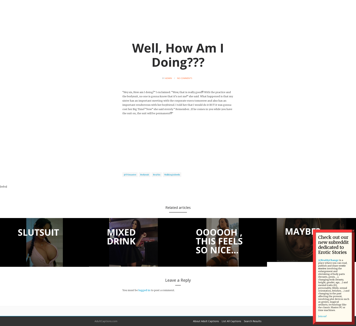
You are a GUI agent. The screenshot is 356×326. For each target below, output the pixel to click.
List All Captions (231, 321)
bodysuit (144, 174)
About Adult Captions (206, 321)
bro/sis (156, 174)
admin (168, 78)
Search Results (252, 321)
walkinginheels (172, 174)
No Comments (184, 78)
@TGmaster (130, 174)
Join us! (322, 316)
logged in (144, 290)
